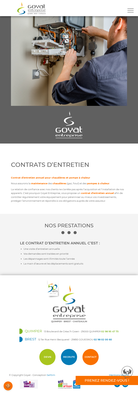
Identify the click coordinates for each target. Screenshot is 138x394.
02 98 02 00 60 (103, 339)
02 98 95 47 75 (110, 331)
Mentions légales (119, 375)
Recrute (69, 356)
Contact (90, 356)
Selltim (51, 375)
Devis (47, 356)
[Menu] (130, 10)
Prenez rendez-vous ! (107, 380)
